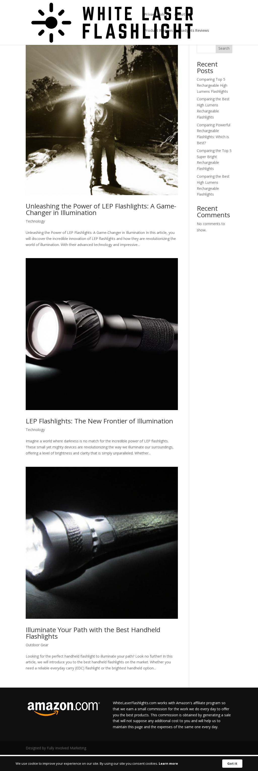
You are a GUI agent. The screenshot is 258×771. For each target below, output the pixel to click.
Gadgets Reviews (194, 31)
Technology (35, 221)
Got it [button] (232, 763)
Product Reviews (158, 31)
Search (224, 48)
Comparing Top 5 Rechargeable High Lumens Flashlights (212, 85)
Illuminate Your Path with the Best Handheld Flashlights (93, 633)
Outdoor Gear (37, 644)
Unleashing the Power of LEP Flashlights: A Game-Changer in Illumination (101, 209)
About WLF (183, 15)
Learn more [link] (168, 763)
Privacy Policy (156, 15)
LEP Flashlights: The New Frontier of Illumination (99, 420)
